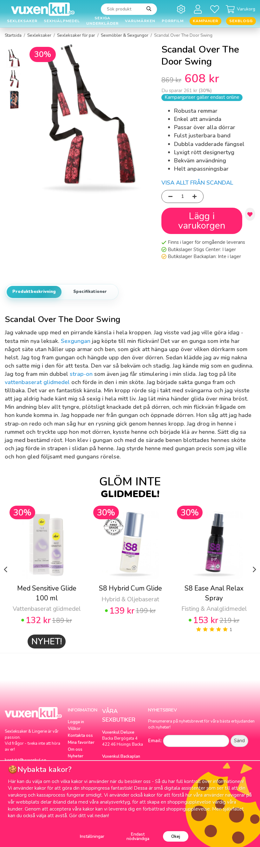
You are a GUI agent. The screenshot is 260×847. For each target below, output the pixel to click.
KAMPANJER (205, 20)
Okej (175, 836)
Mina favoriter (81, 742)
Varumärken (140, 20)
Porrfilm (173, 20)
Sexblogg (241, 20)
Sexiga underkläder (102, 21)
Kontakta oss (80, 735)
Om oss (75, 749)
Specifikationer (90, 291)
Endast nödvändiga (138, 836)
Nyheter (75, 756)
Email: (155, 740)
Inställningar (92, 836)
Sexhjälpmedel (62, 20)
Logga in (76, 722)
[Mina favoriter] (215, 9)
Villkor (74, 728)
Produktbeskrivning (34, 291)
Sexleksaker (22, 20)
